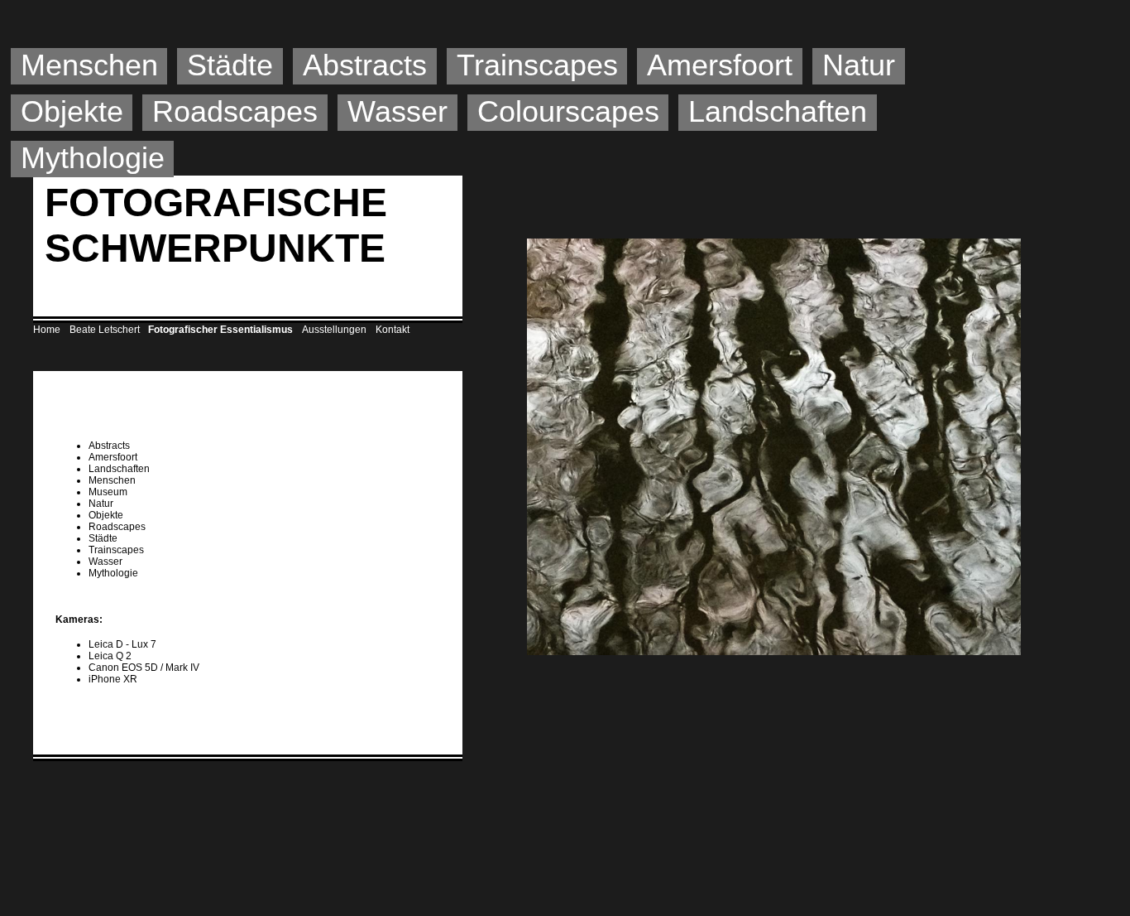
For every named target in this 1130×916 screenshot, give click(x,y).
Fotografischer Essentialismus (220, 329)
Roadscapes (235, 111)
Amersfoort (719, 65)
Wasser (397, 111)
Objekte (72, 111)
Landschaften (777, 111)
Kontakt (392, 329)
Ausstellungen (334, 329)
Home (46, 329)
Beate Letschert (104, 329)
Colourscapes (568, 111)
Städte (230, 65)
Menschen (89, 65)
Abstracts (365, 65)
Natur (858, 65)
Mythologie (93, 158)
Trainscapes (537, 65)
